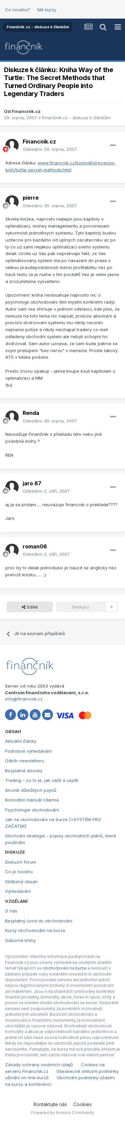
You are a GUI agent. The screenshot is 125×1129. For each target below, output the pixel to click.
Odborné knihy (20, 940)
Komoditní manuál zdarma (32, 799)
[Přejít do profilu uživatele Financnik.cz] (12, 145)
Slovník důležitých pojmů (30, 790)
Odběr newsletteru (24, 760)
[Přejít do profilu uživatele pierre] (12, 202)
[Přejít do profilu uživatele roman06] (12, 550)
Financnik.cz (26, 111)
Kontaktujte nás (50, 1104)
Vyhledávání (18, 891)
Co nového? (17, 9)
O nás (11, 910)
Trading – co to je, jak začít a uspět (41, 780)
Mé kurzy (46, 9)
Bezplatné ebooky (23, 770)
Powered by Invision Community (62, 1112)
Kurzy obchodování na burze (35, 930)
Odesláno (50, 149)
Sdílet (31, 607)
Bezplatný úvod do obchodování (38, 920)
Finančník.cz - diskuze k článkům (76, 117)
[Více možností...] (113, 145)
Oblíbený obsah (21, 881)
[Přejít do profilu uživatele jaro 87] (12, 487)
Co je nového (19, 871)
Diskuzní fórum (20, 862)
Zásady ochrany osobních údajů (39, 1064)
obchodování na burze (65, 968)
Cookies (82, 1104)
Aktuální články (20, 741)
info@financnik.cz (24, 699)
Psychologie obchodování (32, 809)
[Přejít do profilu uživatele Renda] (12, 417)
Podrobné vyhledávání (28, 751)
